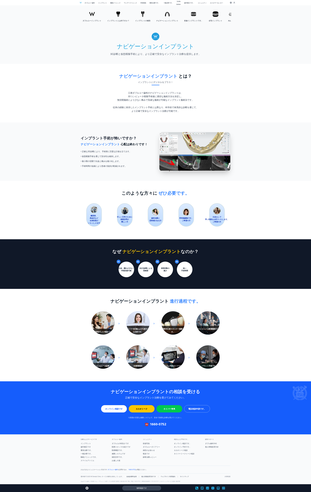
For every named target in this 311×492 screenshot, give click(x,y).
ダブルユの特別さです (120, 443)
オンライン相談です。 (182, 443)
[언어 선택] (231, 3)
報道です (146, 453)
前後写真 (146, 443)
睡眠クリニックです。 (89, 457)
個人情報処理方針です (148, 477)
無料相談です (142, 488)
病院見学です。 (118, 457)
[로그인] (234, 3)
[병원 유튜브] (213, 488)
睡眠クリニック (115, 3)
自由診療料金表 (131, 477)
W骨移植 (143, 3)
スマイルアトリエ (87, 460)
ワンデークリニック (130, 3)
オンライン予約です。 (182, 447)
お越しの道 (116, 460)
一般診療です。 (168, 3)
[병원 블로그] (218, 488)
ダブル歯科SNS (211, 443)
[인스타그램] (223, 488)
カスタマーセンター (216, 3)
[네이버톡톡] (207, 488)
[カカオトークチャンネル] (202, 488)
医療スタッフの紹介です (121, 447)
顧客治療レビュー (149, 457)
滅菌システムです (118, 453)
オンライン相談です (114, 408)
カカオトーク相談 (181, 450)
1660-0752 (132, 470)
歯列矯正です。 (189, 3)
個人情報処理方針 (212, 447)
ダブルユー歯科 (90, 3)
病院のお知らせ (149, 450)
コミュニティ (202, 3)
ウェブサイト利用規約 (168, 477)
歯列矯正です (86, 447)
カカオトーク (141, 408)
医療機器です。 (118, 450)
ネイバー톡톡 (169, 408)
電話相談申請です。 (197, 408)
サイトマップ (184, 477)
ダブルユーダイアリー (151, 447)
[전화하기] (197, 488)
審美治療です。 (155, 3)
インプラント (102, 3)
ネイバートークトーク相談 (184, 453)
